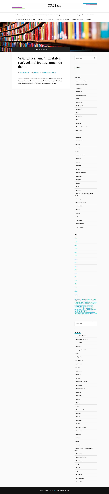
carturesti (81, 309)
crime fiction (86, 314)
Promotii (78, 190)
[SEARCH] (94, 58)
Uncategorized (80, 223)
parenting (83, 299)
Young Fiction (80, 15)
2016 (76, 273)
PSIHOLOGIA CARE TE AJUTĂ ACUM (43, 15)
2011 (76, 291)
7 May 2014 (36, 72)
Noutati (67, 19)
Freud (94, 300)
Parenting (78, 179)
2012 (76, 287)
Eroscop (78, 123)
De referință (79, 116)
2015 (76, 276)
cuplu (76, 303)
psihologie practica (80, 303)
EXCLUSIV (79, 130)
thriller (87, 312)
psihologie (77, 299)
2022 (76, 252)
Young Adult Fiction (89, 313)
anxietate (94, 309)
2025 (76, 241)
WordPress (50, 490)
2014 (76, 280)
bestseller (87, 308)
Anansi (86, 310)
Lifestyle (88, 19)
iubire (80, 299)
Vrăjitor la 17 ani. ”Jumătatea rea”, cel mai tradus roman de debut (40, 62)
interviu (79, 313)
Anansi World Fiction (77, 19)
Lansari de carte (80, 155)
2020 (76, 259)
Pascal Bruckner (90, 310)
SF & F (78, 209)
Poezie (78, 183)
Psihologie (27, 15)
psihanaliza (92, 312)
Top (34, 19)
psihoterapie (79, 314)
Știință (78, 213)
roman (78, 306)
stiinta (95, 302)
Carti (77, 98)
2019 (76, 262)
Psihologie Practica (81, 202)
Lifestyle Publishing (90, 299)
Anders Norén (65, 490)
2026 (76, 238)
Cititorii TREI (41, 19)
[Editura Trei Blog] (54, 8)
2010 (76, 294)
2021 (76, 255)
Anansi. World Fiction (81, 84)
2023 (76, 248)
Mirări (78, 169)
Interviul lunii (79, 141)
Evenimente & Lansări (24, 19)
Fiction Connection (81, 134)
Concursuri (79, 109)
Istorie (78, 144)
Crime (77, 112)
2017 (76, 269)
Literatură (78, 165)
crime (91, 305)
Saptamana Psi (90, 300)
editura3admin (24, 72)
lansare (76, 313)
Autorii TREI (90, 15)
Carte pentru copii (68, 15)
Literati (78, 162)
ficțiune (81, 308)
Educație (58, 15)
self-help (92, 302)
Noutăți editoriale (81, 172)
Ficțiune (17, 15)
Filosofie (78, 137)
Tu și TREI (59, 19)
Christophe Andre (88, 303)
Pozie (77, 186)
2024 (76, 245)
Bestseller (50, 19)
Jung (95, 299)
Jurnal (77, 151)
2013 (76, 283)
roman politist (85, 306)
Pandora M (79, 176)
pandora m (84, 313)
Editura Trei (80, 311)
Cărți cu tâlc (79, 102)
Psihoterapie (79, 206)
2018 (76, 266)
